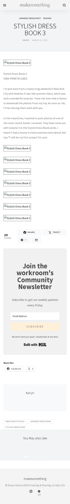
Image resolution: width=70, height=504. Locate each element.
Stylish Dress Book (15, 427)
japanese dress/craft (30, 18)
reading (47, 18)
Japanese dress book (40, 421)
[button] (26, 457)
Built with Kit (35, 345)
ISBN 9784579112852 (15, 421)
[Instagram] (31, 493)
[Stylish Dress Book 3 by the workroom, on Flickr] (17, 62)
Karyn (26, 40)
